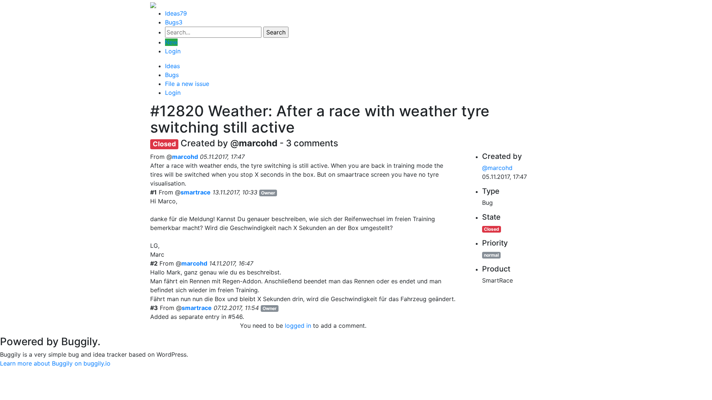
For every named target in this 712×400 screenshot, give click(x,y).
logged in (298, 325)
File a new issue (187, 83)
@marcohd (497, 167)
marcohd (185, 156)
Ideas (176, 13)
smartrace (196, 192)
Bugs (173, 22)
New (171, 42)
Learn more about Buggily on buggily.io (55, 363)
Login (173, 51)
